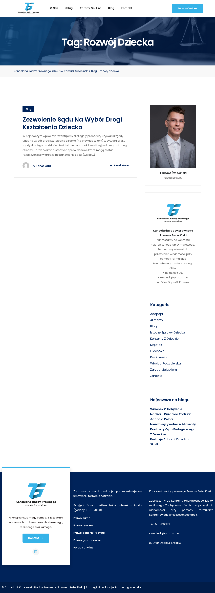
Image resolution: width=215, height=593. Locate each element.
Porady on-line (90, 8)
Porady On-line (188, 8)
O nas (54, 8)
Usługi (69, 8)
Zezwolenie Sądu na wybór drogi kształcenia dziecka (72, 123)
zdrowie (156, 376)
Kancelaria (43, 166)
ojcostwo (157, 351)
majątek (156, 345)
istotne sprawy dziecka (167, 332)
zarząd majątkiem (163, 369)
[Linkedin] (35, 551)
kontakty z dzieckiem (166, 339)
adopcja (156, 314)
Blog (111, 8)
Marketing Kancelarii (129, 587)
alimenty (156, 320)
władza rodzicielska (165, 363)
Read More (121, 165)
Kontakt (126, 8)
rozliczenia (158, 357)
